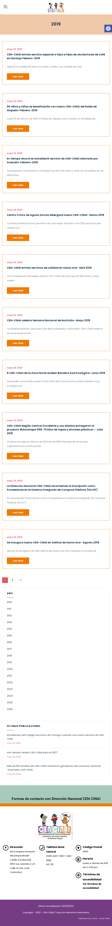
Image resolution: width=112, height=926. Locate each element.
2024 (10, 695)
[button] (108, 28)
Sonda (95, 918)
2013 (9, 622)
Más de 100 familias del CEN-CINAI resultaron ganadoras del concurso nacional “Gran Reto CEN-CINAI (53, 767)
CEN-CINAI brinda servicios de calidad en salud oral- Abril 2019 (49, 268)
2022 (10, 682)
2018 (9, 655)
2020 (10, 669)
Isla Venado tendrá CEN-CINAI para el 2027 (32, 752)
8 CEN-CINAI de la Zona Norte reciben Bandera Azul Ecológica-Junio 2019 (56, 373)
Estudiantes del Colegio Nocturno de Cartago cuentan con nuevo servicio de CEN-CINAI (56, 737)
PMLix (108, 918)
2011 (9, 609)
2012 (9, 615)
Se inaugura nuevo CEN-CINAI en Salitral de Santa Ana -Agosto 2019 (53, 542)
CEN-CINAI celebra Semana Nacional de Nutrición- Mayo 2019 (48, 320)
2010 (9, 602)
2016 (9, 642)
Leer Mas (18, 76)
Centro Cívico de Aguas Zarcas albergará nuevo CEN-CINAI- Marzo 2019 (55, 215)
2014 (9, 629)
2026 (10, 709)
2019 (9, 662)
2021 (9, 675)
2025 (10, 702)
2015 (9, 635)
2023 (10, 689)
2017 (9, 649)
